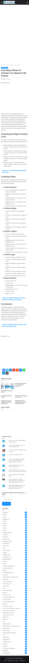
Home (3, 64)
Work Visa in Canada (7, 606)
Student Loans (6, 630)
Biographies (5, 650)
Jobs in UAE (5, 579)
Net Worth (5, 534)
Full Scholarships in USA (8, 572)
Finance (5, 525)
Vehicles (5, 521)
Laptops (5, 528)
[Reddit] (17, 370)
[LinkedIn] (10, 370)
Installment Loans (7, 641)
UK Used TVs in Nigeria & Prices (16, 454)
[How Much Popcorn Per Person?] (7, 385)
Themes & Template (7, 581)
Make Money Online (7, 541)
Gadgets (5, 552)
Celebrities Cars (6, 539)
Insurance (5, 643)
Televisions (5, 536)
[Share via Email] (7, 373)
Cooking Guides (9, 64)
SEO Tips (5, 561)
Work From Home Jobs (8, 614)
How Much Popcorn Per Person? (7, 391)
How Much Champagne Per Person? (21, 396)
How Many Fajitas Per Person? (6, 396)
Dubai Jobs (5, 574)
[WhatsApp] (24, 370)
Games (4, 563)
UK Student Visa (6, 594)
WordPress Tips (6, 554)
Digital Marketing (7, 623)
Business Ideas (6, 628)
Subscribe (6, 503)
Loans (4, 588)
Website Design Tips (7, 532)
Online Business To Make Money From (11, 626)
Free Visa (5, 603)
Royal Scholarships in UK (8, 597)
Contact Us (22, 660)
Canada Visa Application (8, 565)
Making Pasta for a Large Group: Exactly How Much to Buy (20, 402)
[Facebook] (3, 370)
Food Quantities (16, 64)
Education (5, 512)
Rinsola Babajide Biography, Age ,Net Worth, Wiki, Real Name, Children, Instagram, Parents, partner (17, 487)
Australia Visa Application (8, 601)
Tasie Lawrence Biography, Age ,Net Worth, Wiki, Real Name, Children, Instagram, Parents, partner (17, 461)
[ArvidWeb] (9, 2)
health (4, 516)
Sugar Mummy (6, 639)
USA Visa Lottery (7, 599)
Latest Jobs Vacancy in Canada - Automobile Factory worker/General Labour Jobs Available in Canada (16, 481)
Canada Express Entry (8, 568)
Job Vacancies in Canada (8, 610)
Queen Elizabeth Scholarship (9, 632)
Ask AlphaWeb (6, 543)
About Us (17, 660)
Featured (5, 646)
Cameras (5, 523)
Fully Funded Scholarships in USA (10, 577)
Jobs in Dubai (6, 586)
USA (4, 635)
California (5, 619)
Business (5, 592)
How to (4, 530)
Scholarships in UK (7, 583)
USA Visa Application (7, 590)
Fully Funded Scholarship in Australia (11, 608)
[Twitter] (7, 370)
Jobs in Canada (6, 550)
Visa (4, 621)
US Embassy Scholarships (9, 648)
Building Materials (7, 559)
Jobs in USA (5, 545)
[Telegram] (3, 373)
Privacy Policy (11, 660)
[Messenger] (20, 370)
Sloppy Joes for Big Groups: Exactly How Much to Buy (6, 402)
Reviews (5, 514)
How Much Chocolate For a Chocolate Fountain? (20, 385)
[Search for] (27, 2)
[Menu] (1, 2)
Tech (4, 548)
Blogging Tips (6, 519)
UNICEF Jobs (6, 617)
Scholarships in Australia (8, 612)
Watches (5, 570)
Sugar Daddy (6, 637)
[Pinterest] (13, 370)
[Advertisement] (14, 19)
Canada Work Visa (7, 557)
